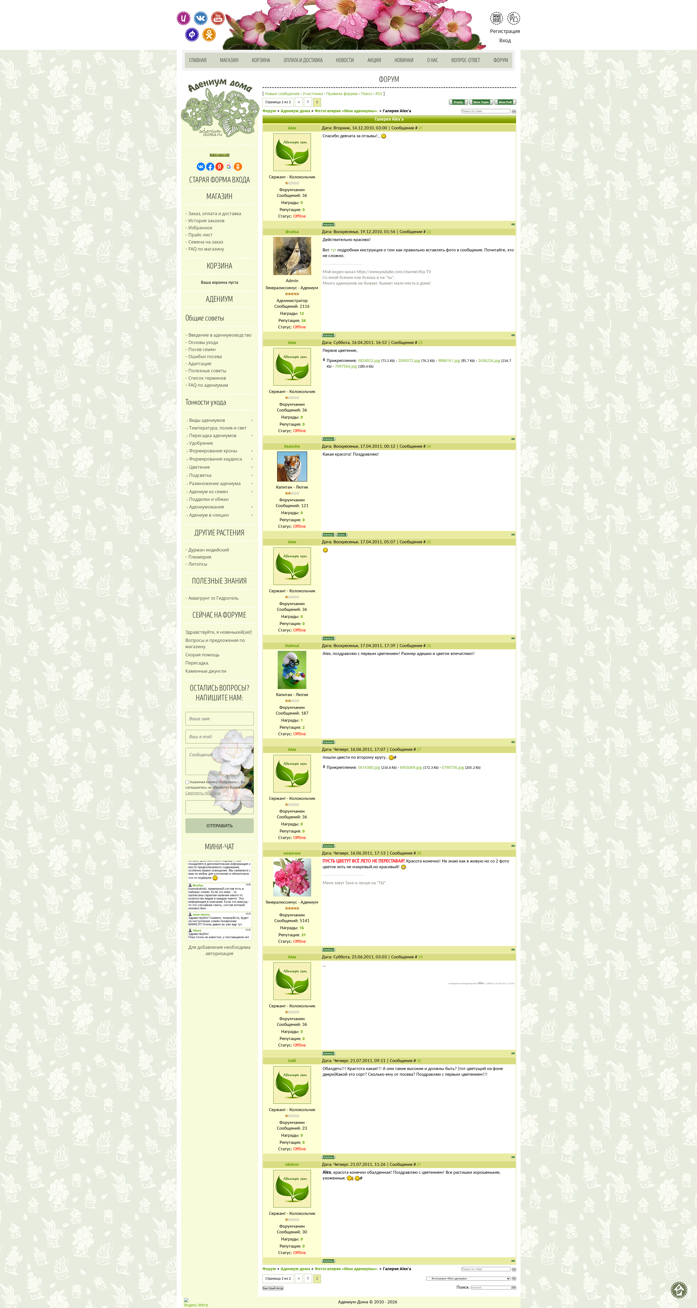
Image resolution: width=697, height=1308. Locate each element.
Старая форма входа (219, 180)
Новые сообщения (282, 93)
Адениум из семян (208, 492)
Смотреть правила (203, 792)
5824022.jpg (369, 360)
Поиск (366, 93)
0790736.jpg (453, 767)
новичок (292, 853)
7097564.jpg (346, 366)
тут (333, 249)
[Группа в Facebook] (192, 34)
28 (419, 853)
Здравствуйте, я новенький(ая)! (218, 632)
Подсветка (200, 475)
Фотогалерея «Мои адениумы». (346, 110)
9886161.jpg (449, 360)
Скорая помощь (202, 655)
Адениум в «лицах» (209, 515)
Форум (501, 60)
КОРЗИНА (219, 266)
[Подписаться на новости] (496, 18)
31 (419, 1164)
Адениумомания (206, 507)
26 (429, 645)
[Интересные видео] (218, 18)
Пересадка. (197, 663)
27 (419, 749)
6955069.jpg (411, 767)
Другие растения (219, 533)
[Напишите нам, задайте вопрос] (514, 18)
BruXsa (292, 231)
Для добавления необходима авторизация (219, 950)
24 (429, 446)
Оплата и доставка (303, 60)
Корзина (261, 60)
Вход (505, 40)
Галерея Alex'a (397, 110)
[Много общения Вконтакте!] (200, 18)
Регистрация (505, 31)
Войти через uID (219, 155)
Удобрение (201, 443)
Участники (313, 93)
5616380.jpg (369, 767)
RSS (378, 93)
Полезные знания (219, 581)
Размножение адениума (215, 483)
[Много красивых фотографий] (183, 18)
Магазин (229, 60)
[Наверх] (681, 1292)
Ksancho (292, 446)
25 (429, 541)
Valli (292, 1060)
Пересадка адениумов (212, 435)
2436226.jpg (489, 360)
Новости (345, 60)
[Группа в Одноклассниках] (209, 34)
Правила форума (342, 93)
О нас (432, 60)
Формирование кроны (213, 451)
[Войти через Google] (229, 167)
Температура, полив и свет (218, 428)
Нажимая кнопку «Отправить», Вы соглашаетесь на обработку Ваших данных (219, 787)
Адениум (219, 299)
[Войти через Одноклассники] (238, 167)
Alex (292, 127)
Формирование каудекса (215, 459)
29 (420, 956)
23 (420, 342)
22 (429, 231)
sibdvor (292, 1164)
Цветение (199, 467)
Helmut (292, 645)
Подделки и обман (209, 499)
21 (420, 127)
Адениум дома (295, 110)
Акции (374, 60)
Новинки (404, 60)
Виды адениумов (207, 420)
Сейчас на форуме (219, 615)
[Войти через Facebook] (210, 167)
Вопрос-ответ (465, 60)
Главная (198, 60)
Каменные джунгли (205, 671)
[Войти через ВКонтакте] (201, 167)
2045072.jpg (409, 360)
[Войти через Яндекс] (219, 167)
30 (419, 1060)
